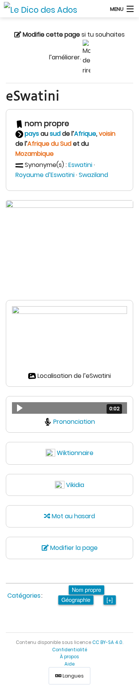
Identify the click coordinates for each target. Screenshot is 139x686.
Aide (69, 664)
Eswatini (80, 164)
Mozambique (34, 153)
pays (32, 133)
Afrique (85, 133)
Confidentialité (69, 650)
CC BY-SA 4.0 (107, 642)
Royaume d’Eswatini (45, 174)
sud (55, 133)
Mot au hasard (72, 516)
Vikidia (75, 484)
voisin (107, 133)
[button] (69, 408)
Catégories (24, 595)
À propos (69, 657)
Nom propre (86, 589)
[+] (110, 599)
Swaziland (93, 174)
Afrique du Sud (49, 143)
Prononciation (74, 421)
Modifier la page (73, 547)
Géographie (75, 599)
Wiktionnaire (75, 452)
